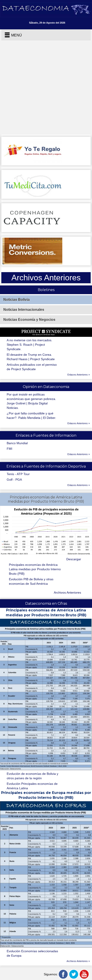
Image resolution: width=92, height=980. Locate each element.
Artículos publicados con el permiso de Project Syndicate (32, 367)
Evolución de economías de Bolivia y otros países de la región (32, 776)
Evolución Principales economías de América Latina (32, 786)
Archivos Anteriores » (78, 961)
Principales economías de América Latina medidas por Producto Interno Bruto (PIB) (35, 569)
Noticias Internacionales (23, 309)
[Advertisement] (46, 88)
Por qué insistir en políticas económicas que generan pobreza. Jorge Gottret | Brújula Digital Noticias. (31, 401)
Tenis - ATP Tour (18, 474)
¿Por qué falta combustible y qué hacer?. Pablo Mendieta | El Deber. (31, 416)
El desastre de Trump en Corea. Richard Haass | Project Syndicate (31, 357)
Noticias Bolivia (16, 299)
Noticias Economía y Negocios (29, 319)
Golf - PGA (14, 479)
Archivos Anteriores (67, 592)
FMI (9, 448)
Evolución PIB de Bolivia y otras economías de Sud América (31, 581)
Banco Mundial (17, 443)
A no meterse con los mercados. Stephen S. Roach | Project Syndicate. (29, 344)
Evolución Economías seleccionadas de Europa (32, 953)
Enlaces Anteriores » (78, 374)
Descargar (73, 559)
